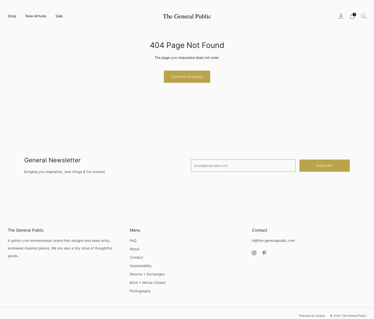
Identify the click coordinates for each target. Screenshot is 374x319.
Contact (136, 257)
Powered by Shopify (312, 315)
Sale (59, 16)
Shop (12, 16)
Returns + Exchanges (147, 274)
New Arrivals (35, 16)
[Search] (363, 16)
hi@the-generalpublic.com (273, 240)
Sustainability (141, 266)
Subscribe (324, 165)
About (134, 249)
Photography (140, 291)
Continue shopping (187, 76)
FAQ (133, 240)
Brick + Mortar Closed (147, 283)
